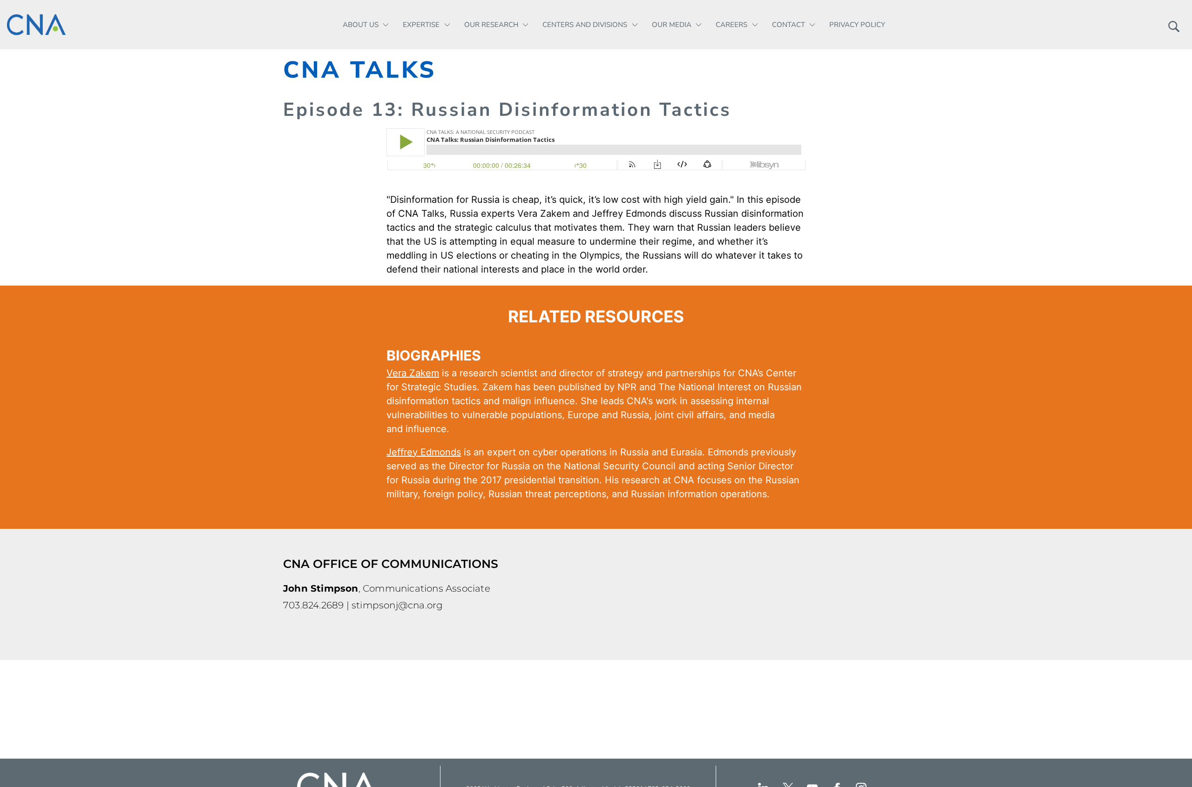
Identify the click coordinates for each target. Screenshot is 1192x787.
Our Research (491, 24)
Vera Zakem (543, 213)
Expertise (421, 24)
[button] (1173, 24)
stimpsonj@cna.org (397, 605)
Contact (788, 24)
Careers (731, 24)
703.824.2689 (313, 605)
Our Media (671, 24)
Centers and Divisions (584, 24)
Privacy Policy (857, 24)
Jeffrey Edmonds (629, 213)
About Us (361, 24)
